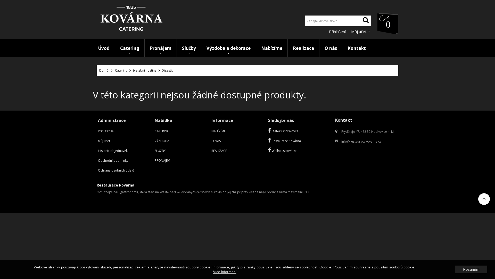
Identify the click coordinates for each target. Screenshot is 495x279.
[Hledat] (365, 21)
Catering (121, 70)
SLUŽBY (160, 151)
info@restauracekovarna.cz (361, 141)
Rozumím (471, 269)
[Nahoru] (484, 200)
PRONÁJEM (162, 160)
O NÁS (216, 141)
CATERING (162, 131)
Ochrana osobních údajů (116, 170)
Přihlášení (338, 31)
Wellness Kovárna (284, 151)
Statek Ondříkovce (284, 131)
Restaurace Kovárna (286, 141)
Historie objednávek (113, 151)
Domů (103, 70)
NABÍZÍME (218, 131)
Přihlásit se (106, 131)
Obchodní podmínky (113, 160)
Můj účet (104, 141)
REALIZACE (219, 151)
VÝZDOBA (162, 141)
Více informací (224, 272)
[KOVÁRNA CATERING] (131, 19)
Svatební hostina (144, 70)
